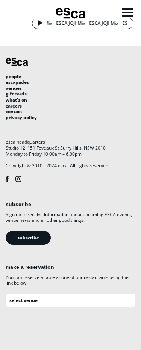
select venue (23, 300)
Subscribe (28, 238)
